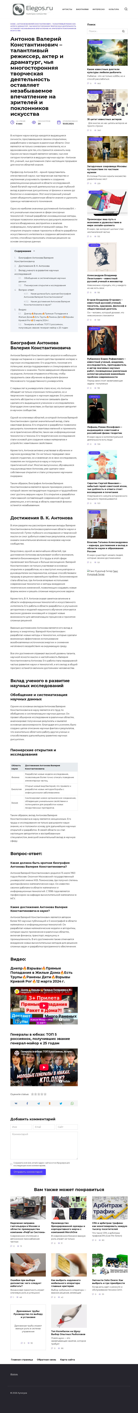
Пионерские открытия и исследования (45, 285)
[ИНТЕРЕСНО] (107, 64)
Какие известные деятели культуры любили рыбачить (104, 71)
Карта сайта (67, 1359)
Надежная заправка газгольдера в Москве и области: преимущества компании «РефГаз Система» (27, 1227)
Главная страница (22, 1359)
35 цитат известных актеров (104, 119)
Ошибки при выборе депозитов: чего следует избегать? (25, 1283)
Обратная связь (46, 1359)
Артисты (67, 9)
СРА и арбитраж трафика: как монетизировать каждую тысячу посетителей (109, 1226)
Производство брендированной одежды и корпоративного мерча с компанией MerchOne (68, 1227)
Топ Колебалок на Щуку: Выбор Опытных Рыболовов (68, 1333)
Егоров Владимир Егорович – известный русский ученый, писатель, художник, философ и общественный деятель (106, 304)
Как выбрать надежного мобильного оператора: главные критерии (66, 1283)
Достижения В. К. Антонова (34, 266)
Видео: (23, 309)
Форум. (14, 1374)
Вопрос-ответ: (26, 290)
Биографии (82, 9)
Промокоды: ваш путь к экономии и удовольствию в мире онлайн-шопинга (104, 222)
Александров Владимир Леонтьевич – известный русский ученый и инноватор (105, 278)
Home (12, 24)
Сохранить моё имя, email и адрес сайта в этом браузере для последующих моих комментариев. (41, 1164)
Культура (114, 9)
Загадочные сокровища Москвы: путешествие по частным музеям (107, 169)
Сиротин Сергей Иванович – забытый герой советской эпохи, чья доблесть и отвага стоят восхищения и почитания (107, 487)
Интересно (99, 9)
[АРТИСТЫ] (102, 270)
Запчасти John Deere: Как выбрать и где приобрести (108, 1281)
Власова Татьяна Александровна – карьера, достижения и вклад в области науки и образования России (107, 547)
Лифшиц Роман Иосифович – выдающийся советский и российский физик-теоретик (104, 430)
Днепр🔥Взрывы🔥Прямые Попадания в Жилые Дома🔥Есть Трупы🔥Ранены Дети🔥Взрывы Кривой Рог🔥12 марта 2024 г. (46, 317)
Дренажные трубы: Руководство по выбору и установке (28, 1314)
